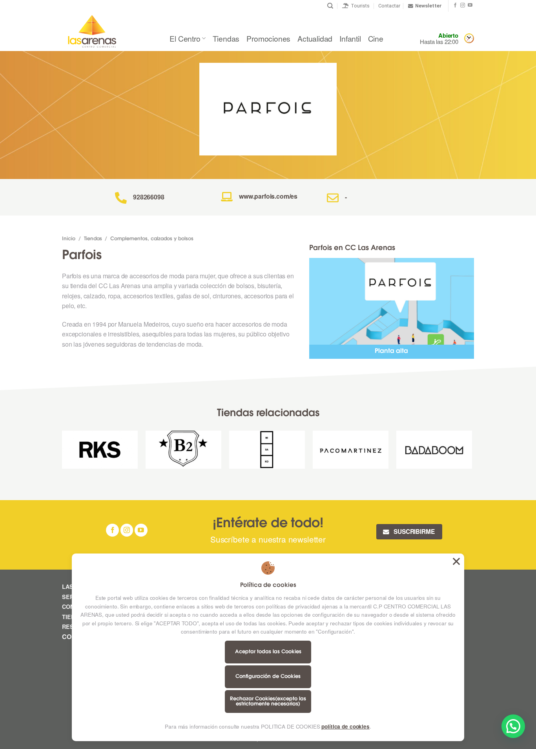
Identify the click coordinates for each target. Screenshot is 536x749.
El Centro (185, 38)
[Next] (472, 452)
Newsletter (428, 6)
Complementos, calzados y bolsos (151, 239)
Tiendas (226, 38)
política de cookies (345, 726)
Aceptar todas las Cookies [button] (456, 561)
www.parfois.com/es (268, 196)
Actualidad (314, 38)
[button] (513, 726)
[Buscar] (330, 5)
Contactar (389, 6)
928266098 (148, 196)
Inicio (68, 239)
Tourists (359, 6)
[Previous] (62, 452)
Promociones (268, 38)
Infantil (350, 38)
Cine (375, 38)
